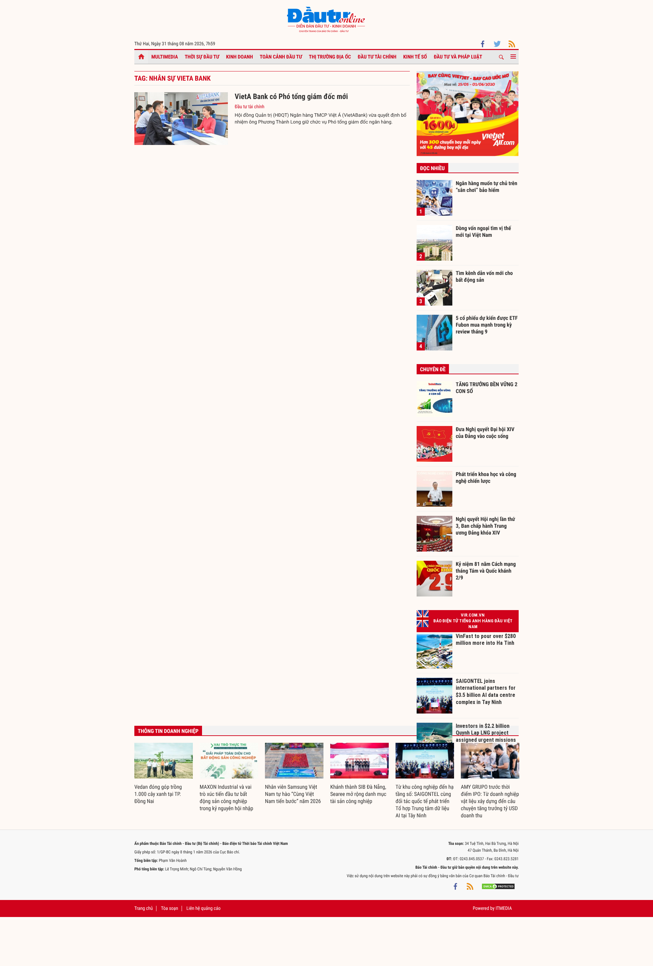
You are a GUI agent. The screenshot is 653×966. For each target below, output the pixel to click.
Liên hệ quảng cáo (203, 908)
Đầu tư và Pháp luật (458, 57)
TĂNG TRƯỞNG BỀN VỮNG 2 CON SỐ (486, 387)
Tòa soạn (169, 908)
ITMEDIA (504, 908)
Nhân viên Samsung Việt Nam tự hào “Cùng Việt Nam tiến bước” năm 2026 (293, 794)
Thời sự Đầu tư (202, 57)
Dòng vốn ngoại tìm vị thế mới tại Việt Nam (483, 231)
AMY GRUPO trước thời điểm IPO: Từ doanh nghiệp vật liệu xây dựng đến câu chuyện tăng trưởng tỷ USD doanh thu (490, 801)
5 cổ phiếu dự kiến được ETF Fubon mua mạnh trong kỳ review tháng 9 (487, 324)
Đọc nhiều (432, 168)
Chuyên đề (433, 369)
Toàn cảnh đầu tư (281, 57)
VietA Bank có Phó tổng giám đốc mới (291, 97)
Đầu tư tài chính (377, 57)
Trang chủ (143, 908)
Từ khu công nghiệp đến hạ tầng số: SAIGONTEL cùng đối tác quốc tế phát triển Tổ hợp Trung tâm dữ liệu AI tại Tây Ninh (425, 801)
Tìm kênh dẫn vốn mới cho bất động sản (484, 276)
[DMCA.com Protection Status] (498, 886)
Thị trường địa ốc (330, 57)
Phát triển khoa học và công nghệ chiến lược (486, 477)
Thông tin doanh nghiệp (168, 731)
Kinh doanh (239, 57)
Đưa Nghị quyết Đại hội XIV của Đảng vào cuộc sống (485, 432)
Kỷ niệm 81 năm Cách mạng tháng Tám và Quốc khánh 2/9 (486, 570)
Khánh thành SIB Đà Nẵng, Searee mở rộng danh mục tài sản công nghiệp (358, 794)
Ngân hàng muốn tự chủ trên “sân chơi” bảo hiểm (486, 186)
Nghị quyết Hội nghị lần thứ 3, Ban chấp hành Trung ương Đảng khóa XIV (485, 526)
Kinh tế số (415, 57)
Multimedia (164, 57)
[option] (163, 774)
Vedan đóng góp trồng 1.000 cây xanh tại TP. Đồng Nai (158, 794)
